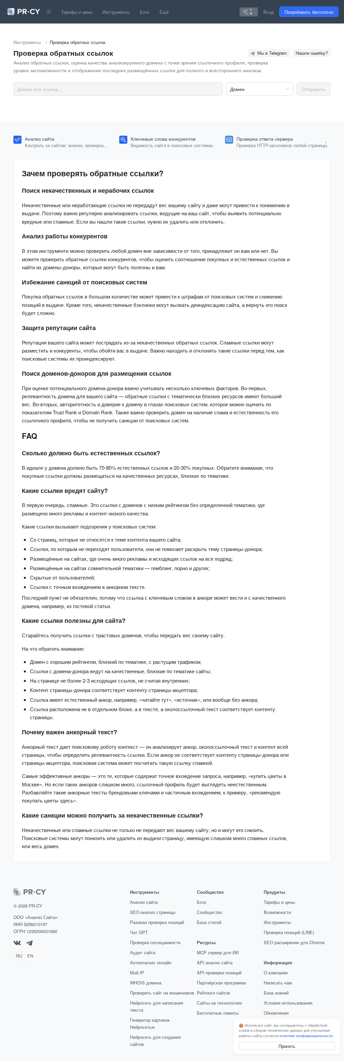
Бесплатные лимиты (218, 1013)
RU (19, 956)
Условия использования (288, 1003)
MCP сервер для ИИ (218, 952)
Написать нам (278, 982)
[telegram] (29, 944)
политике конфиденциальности (306, 1035)
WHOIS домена (145, 982)
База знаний (276, 992)
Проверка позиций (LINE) (289, 932)
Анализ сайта (144, 902)
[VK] (17, 943)
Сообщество (209, 912)
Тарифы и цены (76, 12)
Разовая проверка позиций (157, 922)
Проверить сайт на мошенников (162, 992)
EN (30, 956)
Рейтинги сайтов (213, 992)
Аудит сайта (142, 952)
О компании (276, 972)
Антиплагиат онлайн (150, 962)
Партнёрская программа (221, 982)
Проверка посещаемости (155, 942)
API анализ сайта (214, 962)
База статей (209, 922)
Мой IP (137, 972)
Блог (144, 12)
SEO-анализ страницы (152, 912)
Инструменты (116, 12)
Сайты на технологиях (219, 1003)
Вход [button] (268, 12)
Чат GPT (139, 932)
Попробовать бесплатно (309, 12)
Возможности (277, 912)
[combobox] (257, 89)
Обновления (276, 1013)
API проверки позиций (219, 972)
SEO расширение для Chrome (294, 942)
